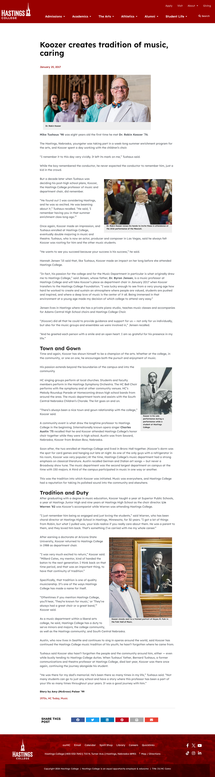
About (191, 5)
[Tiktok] (187, 753)
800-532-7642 (74, 753)
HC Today (53, 698)
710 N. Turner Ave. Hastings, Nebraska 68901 (111, 753)
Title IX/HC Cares (161, 768)
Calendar (90, 745)
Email (77, 745)
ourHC (66, 745)
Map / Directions (150, 753)
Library (120, 745)
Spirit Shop (106, 745)
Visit (180, 5)
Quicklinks (148, 745)
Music (64, 698)
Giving (207, 5)
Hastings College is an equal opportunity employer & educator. (115, 768)
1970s (43, 698)
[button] (78, 719)
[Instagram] (194, 753)
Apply (168, 5)
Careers (133, 745)
